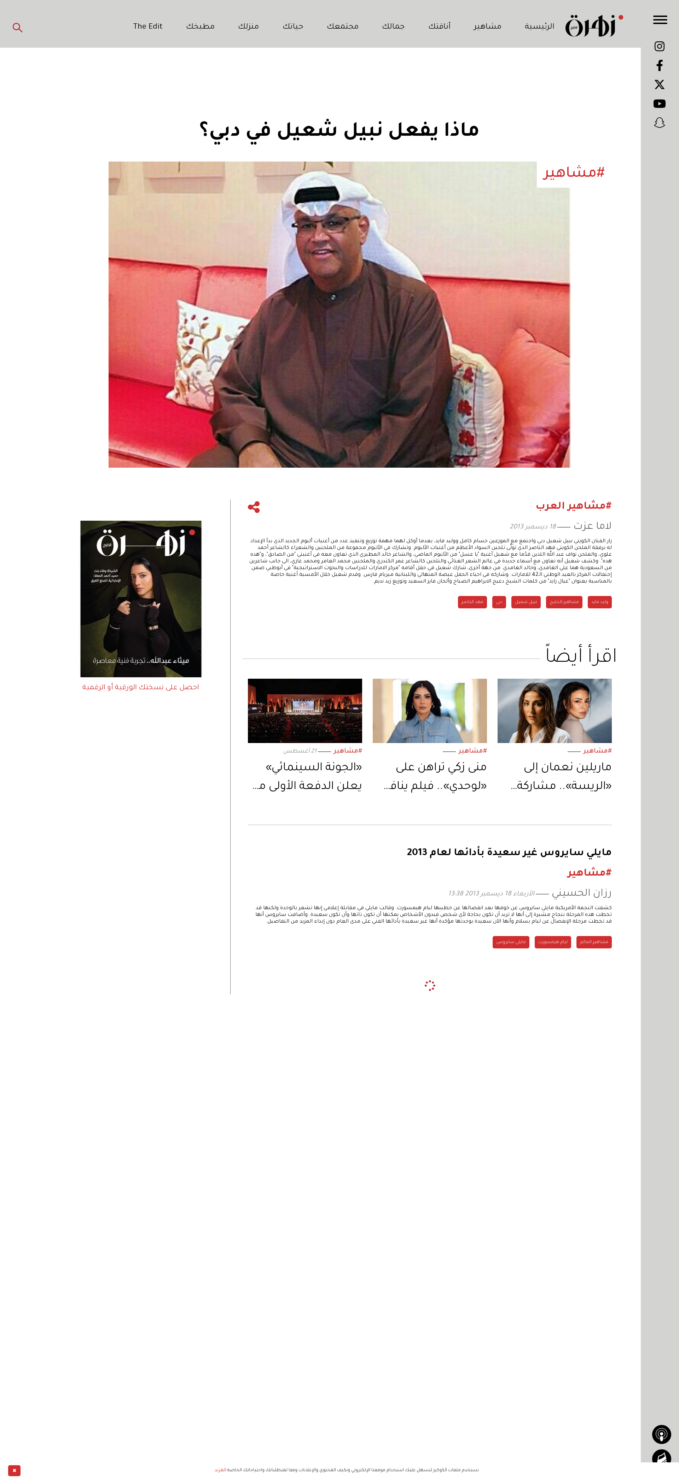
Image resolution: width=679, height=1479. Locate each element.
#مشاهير (598, 751)
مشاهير (487, 27)
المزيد (220, 1470)
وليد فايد (599, 602)
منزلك (248, 27)
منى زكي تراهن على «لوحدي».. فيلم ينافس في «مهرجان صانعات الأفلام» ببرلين (430, 779)
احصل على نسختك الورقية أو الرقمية (140, 688)
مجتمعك (343, 27)
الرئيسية (540, 27)
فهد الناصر (472, 602)
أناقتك (439, 27)
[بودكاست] (661, 1434)
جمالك (393, 27)
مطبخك (200, 27)
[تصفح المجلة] (661, 1458)
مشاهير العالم (594, 942)
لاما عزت (592, 527)
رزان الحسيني (582, 894)
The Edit (148, 27)
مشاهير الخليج (564, 602)
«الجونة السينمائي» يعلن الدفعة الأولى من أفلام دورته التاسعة (306, 779)
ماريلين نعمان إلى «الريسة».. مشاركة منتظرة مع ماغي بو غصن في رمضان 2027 (556, 779)
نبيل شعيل (526, 602)
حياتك (293, 27)
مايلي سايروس (511, 942)
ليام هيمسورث (553, 942)
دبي (499, 602)
